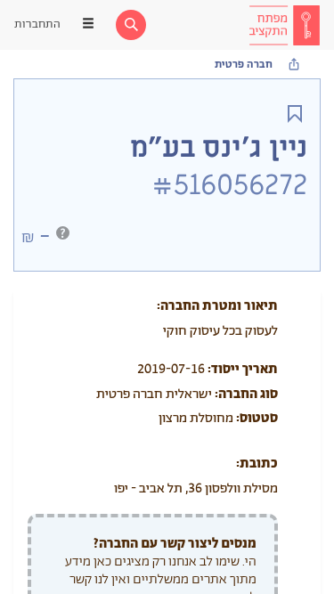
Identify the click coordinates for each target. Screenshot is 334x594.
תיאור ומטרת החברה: (217, 306)
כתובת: (257, 463)
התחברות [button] (37, 24)
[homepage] (284, 25)
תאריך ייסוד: (243, 369)
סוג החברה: (246, 394)
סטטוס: (257, 418)
